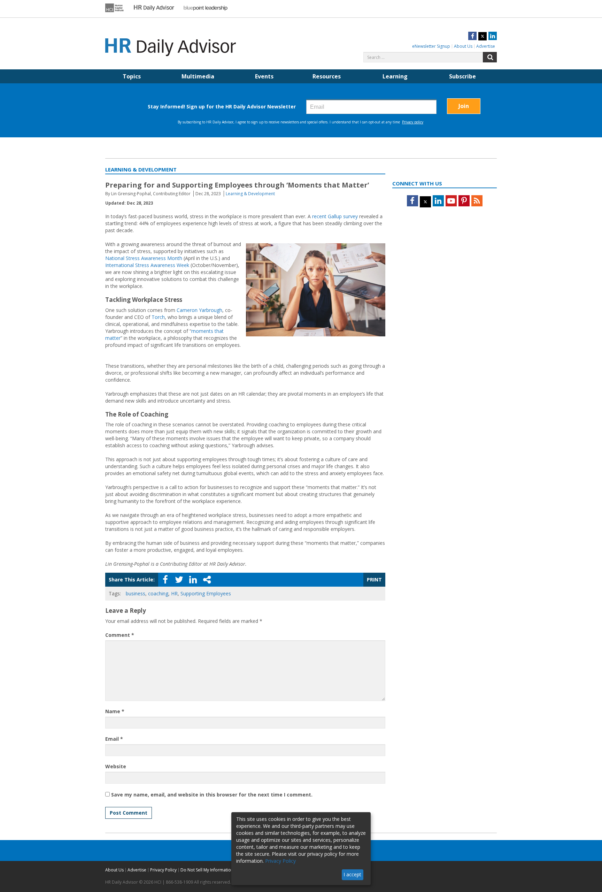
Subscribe (462, 76)
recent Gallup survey (335, 216)
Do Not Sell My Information (206, 870)
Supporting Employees (205, 593)
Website (115, 766)
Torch (158, 317)
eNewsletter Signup (431, 46)
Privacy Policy (163, 870)
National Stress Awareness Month (143, 258)
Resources (326, 76)
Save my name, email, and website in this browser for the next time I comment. (211, 794)
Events (264, 76)
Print (374, 579)
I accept (352, 874)
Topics (132, 76)
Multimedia (198, 76)
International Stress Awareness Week (147, 265)
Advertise (485, 46)
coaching (158, 593)
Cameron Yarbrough (199, 310)
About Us (463, 46)
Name (114, 711)
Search (490, 57)
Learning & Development (250, 194)
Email (114, 738)
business (135, 593)
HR (174, 593)
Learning (395, 76)
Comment (119, 635)
